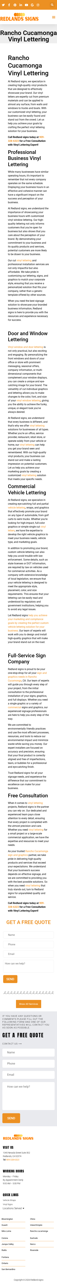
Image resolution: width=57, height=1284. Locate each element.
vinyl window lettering (28, 400)
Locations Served (12, 1208)
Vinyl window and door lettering (25, 347)
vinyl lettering (24, 260)
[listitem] (28, 1154)
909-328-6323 (12, 1159)
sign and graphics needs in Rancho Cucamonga (27, 676)
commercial (14, 707)
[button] (52, 4)
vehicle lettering (16, 507)
